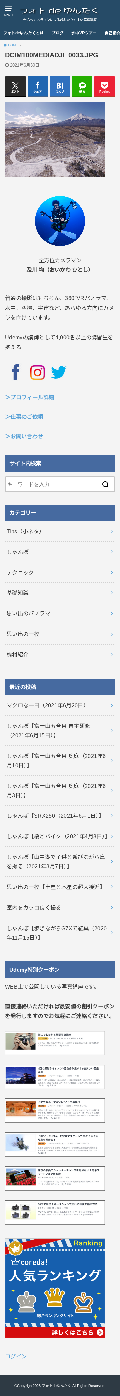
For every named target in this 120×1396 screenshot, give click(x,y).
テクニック (20, 573)
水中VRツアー (84, 33)
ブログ (58, 33)
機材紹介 (18, 655)
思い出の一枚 (23, 634)
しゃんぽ (18, 552)
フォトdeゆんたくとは (23, 33)
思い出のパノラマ (28, 613)
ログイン (16, 1356)
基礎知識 (18, 593)
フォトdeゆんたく (56, 1386)
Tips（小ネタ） (26, 531)
